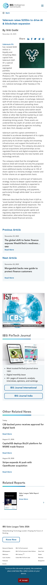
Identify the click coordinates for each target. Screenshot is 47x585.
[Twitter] (35, 39)
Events (5, 564)
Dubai (40, 554)
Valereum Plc (8, 44)
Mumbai (40, 557)
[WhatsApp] (43, 39)
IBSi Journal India (23, 395)
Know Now (11, 539)
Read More (9, 249)
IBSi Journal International (23, 387)
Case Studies (6, 557)
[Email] (39, 39)
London (40, 548)
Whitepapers (6, 551)
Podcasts (5, 561)
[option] (23, 503)
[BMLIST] (23, 310)
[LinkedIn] (28, 39)
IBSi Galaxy (20, 554)
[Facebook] (32, 39)
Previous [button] (3, 503)
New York (41, 551)
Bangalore (41, 561)
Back (8, 13)
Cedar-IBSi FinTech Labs (23, 557)
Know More (23, 499)
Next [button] (43, 503)
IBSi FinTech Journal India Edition (26, 551)
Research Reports (8, 548)
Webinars (5, 554)
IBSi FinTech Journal (22, 548)
